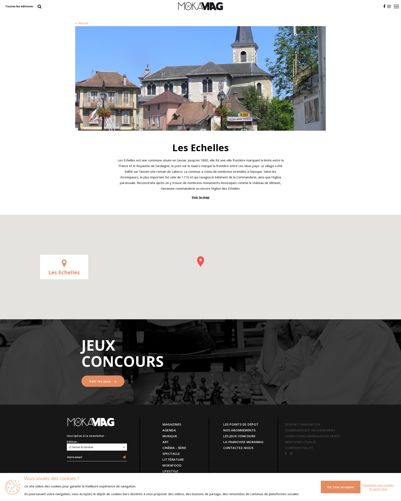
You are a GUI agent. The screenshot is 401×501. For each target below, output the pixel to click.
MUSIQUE (169, 436)
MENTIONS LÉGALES (300, 442)
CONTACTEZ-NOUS (238, 448)
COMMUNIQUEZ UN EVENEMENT (310, 430)
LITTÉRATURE (173, 459)
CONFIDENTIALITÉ (299, 448)
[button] (200, 261)
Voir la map (200, 197)
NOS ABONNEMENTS (239, 430)
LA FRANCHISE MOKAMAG (243, 442)
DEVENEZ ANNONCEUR (302, 424)
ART (165, 442)
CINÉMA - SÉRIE (174, 448)
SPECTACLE (171, 453)
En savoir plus (378, 489)
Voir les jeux (100, 381)
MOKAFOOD (171, 465)
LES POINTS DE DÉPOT (241, 424)
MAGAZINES (171, 424)
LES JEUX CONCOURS (239, 436)
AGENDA (169, 430)
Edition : (73, 441)
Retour (82, 23)
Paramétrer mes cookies (378, 485)
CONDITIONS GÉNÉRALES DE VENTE (312, 436)
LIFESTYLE (170, 471)
